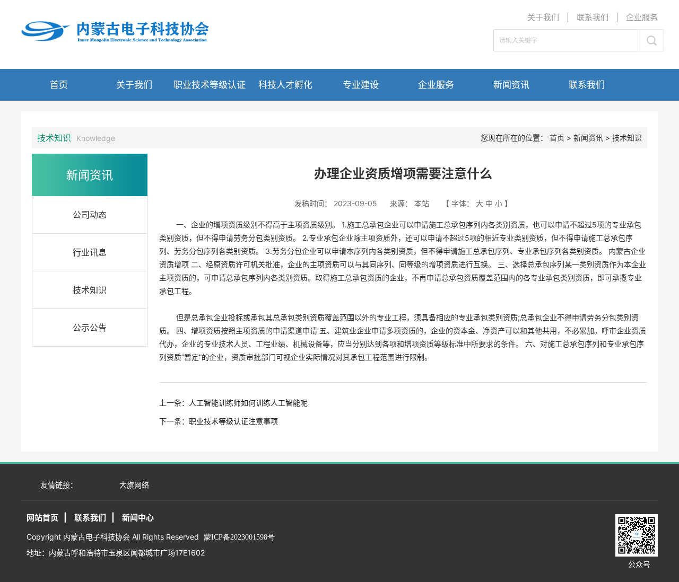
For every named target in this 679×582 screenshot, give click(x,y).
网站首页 (42, 518)
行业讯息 (90, 252)
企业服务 (642, 17)
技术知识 (90, 290)
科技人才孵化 (285, 85)
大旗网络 (134, 484)
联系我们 (592, 17)
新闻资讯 (511, 85)
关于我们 (543, 17)
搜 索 (651, 40)
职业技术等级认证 (209, 85)
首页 (59, 85)
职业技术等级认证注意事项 (233, 421)
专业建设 (361, 85)
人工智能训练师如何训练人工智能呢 (248, 402)
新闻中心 (138, 518)
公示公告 (90, 327)
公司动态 (90, 214)
